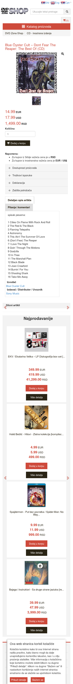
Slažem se (37, 679)
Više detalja (36, 397)
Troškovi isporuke (22, 175)
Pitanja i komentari (19, 207)
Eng (57, 2)
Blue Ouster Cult (15, 286)
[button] (4, 305)
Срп (67, 2)
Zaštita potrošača (22, 190)
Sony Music (12, 293)
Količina (10, 128)
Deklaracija (18, 182)
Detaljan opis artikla (19, 200)
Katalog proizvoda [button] (39, 26)
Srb (47, 2)
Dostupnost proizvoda (24, 167)
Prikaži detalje (18, 679)
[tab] (36, 168)
